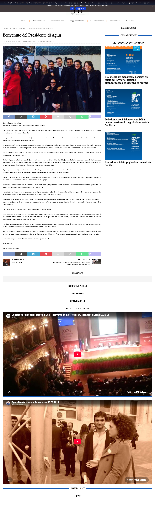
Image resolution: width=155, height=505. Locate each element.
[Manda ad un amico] (58, 117)
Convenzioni (115, 21)
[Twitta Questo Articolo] (21, 117)
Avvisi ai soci (77, 488)
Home (24, 21)
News (78, 496)
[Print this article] (70, 117)
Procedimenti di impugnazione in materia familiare (128, 164)
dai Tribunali (128, 28)
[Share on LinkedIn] (33, 117)
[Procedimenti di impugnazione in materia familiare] (128, 146)
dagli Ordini (77, 293)
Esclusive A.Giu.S (77, 286)
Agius (20, 41)
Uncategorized (30, 41)
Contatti (130, 21)
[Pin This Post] (46, 117)
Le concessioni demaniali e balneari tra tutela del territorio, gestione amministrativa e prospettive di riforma (126, 79)
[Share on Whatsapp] (82, 117)
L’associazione (39, 21)
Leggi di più (80, 9)
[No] (152, 6)
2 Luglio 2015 (10, 41)
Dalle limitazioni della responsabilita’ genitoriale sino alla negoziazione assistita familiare (127, 122)
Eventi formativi (57, 21)
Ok (72, 9)
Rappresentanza (77, 21)
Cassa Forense (129, 35)
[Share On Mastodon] (95, 117)
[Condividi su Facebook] (9, 117)
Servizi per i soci (97, 21)
